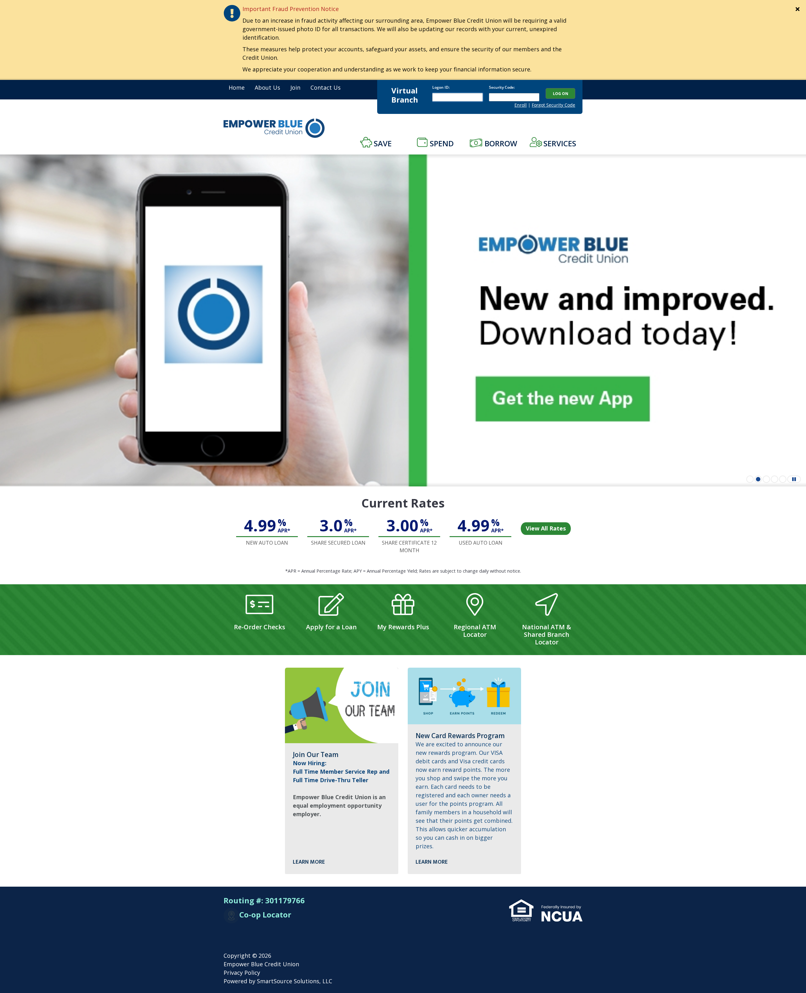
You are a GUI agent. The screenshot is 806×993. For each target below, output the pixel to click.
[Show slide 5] (783, 479)
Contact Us (325, 87)
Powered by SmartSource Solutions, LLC (278, 981)
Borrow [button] (501, 143)
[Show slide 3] (766, 479)
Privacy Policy (242, 972)
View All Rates (546, 528)
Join (295, 87)
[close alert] (797, 9)
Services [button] (559, 143)
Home (237, 87)
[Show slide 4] (774, 479)
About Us (267, 87)
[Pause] (794, 479)
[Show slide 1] (750, 479)
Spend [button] (442, 143)
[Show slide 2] (758, 479)
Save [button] (383, 143)
